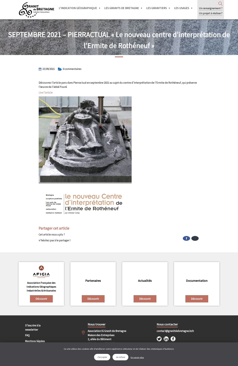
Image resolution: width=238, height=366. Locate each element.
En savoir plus (137, 357)
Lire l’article (46, 92)
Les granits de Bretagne (121, 8)
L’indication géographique (78, 8)
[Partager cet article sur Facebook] (186, 238)
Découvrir (41, 298)
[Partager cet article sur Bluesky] (195, 238)
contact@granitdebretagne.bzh (172, 331)
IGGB (36, 10)
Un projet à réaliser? (210, 13)
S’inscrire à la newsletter (32, 327)
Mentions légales (35, 341)
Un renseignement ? (210, 8)
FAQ (27, 335)
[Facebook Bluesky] (159, 238)
